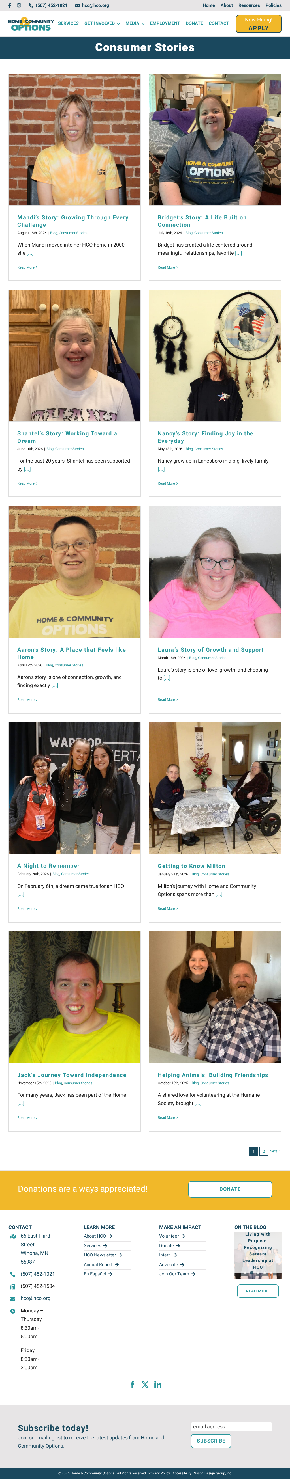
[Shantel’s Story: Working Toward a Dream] (74, 355)
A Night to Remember (48, 866)
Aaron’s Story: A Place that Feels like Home (71, 653)
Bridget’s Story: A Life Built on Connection (202, 221)
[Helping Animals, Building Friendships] (215, 997)
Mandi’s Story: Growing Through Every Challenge (73, 221)
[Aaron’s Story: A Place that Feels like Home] (74, 572)
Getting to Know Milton (191, 866)
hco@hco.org (35, 1298)
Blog (53, 233)
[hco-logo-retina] (31, 19)
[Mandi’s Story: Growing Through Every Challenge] (74, 139)
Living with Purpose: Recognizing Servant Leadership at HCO (258, 1250)
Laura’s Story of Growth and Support (211, 650)
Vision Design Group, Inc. (213, 1473)
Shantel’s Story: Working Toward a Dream (67, 437)
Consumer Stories (73, 233)
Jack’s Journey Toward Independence (72, 1075)
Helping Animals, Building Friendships (213, 1075)
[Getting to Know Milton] (215, 788)
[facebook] (132, 1384)
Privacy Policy (159, 1473)
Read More (26, 267)
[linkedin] (157, 1384)
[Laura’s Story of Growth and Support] (215, 572)
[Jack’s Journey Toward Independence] (74, 997)
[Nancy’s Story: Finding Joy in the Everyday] (215, 355)
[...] (30, 253)
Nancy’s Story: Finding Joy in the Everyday (206, 437)
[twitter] (145, 1384)
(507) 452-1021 (38, 1274)
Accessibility (181, 1473)
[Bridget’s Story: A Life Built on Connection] (215, 139)
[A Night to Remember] (74, 788)
